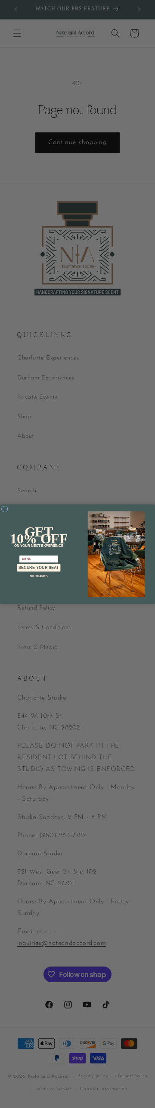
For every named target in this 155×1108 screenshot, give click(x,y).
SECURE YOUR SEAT (39, 567)
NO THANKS (39, 575)
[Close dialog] (4, 509)
